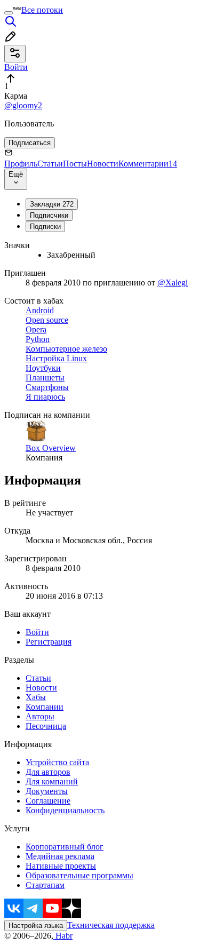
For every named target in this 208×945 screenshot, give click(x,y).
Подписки (45, 227)
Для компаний (52, 781)
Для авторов (48, 771)
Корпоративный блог (64, 846)
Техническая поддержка (111, 925)
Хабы (36, 697)
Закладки (52, 204)
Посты (75, 163)
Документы (47, 791)
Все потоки (42, 9)
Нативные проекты (61, 865)
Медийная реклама (60, 856)
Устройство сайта (57, 762)
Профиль (20, 163)
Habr (63, 935)
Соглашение (48, 800)
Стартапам (45, 885)
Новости (102, 163)
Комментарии (147, 163)
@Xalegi (172, 282)
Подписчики (49, 215)
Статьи (50, 163)
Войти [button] (16, 67)
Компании (44, 706)
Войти (37, 632)
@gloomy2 (23, 105)
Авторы (40, 716)
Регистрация (48, 641)
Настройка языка (36, 926)
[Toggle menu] (8, 12)
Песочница (46, 725)
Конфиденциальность (65, 810)
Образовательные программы (79, 875)
